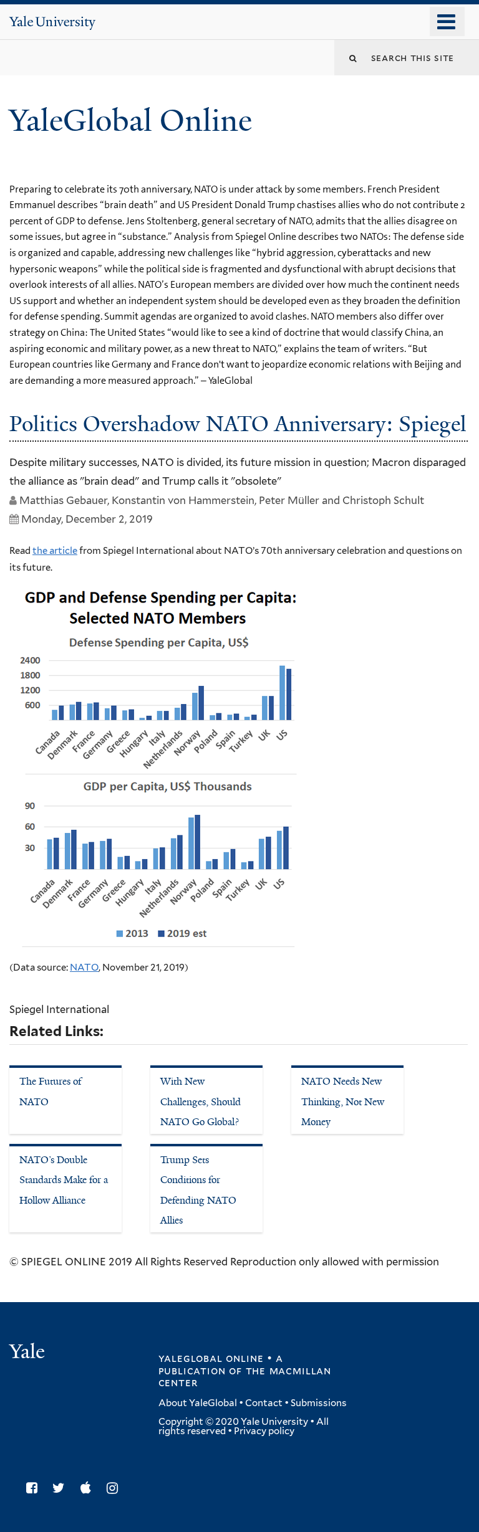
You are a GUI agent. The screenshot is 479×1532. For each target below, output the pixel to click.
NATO (84, 967)
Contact (264, 1403)
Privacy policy (264, 1431)
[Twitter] (61, 1488)
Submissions (319, 1403)
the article (54, 550)
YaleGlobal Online (130, 120)
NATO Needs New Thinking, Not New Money (342, 1101)
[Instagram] (115, 1488)
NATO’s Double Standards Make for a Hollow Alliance (63, 1180)
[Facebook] (35, 1488)
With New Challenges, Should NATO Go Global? (200, 1101)
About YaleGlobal (197, 1403)
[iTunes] (88, 1488)
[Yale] (28, 1353)
